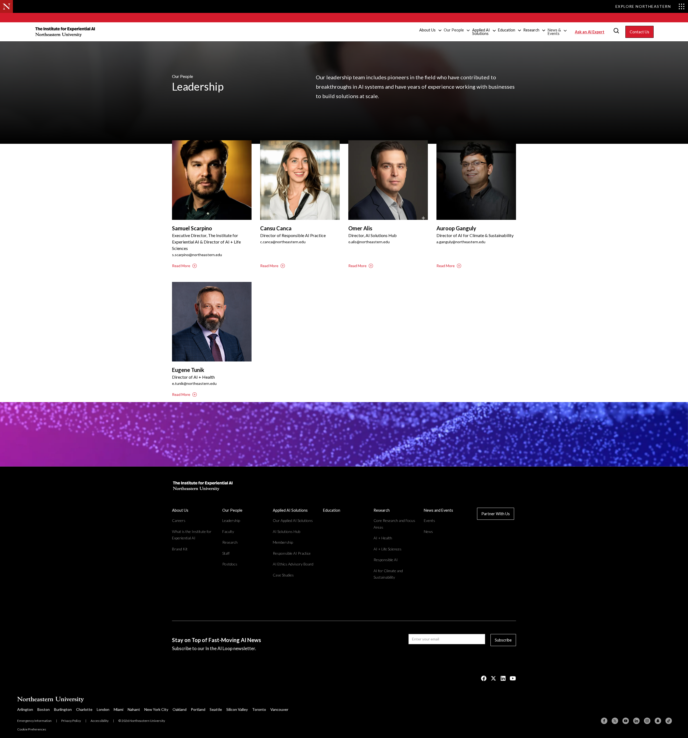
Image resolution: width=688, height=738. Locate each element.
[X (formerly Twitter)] (615, 721)
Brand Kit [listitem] (180, 549)
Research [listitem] (230, 542)
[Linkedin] (636, 721)
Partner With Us (495, 513)
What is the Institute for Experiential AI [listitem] (192, 534)
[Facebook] (604, 721)
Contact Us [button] (639, 32)
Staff (226, 553)
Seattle (216, 709)
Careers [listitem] (178, 520)
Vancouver (279, 709)
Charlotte (84, 709)
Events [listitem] (429, 520)
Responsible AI (386, 559)
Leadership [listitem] (231, 520)
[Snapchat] (658, 721)
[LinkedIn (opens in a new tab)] (503, 678)
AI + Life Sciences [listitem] (388, 549)
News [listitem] (428, 531)
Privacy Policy (71, 721)
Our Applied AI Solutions (293, 520)
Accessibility (100, 721)
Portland (198, 709)
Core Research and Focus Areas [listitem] (394, 523)
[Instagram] (647, 721)
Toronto (259, 709)
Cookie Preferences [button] (31, 729)
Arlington (25, 709)
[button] (430, 30)
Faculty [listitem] (228, 531)
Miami (118, 709)
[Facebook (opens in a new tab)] (484, 678)
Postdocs (229, 564)
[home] (65, 31)
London (103, 709)
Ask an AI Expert (589, 32)
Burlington (63, 709)
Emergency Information (34, 721)
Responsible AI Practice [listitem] (292, 553)
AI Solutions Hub (286, 531)
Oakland (180, 709)
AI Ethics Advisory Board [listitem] (293, 564)
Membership (283, 542)
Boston (43, 709)
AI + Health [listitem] (383, 538)
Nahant (134, 709)
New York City (156, 709)
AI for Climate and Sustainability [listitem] (388, 574)
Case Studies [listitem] (283, 575)
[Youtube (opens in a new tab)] (513, 678)
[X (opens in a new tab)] (493, 678)
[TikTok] (668, 721)
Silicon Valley (237, 709)
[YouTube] (625, 721)
